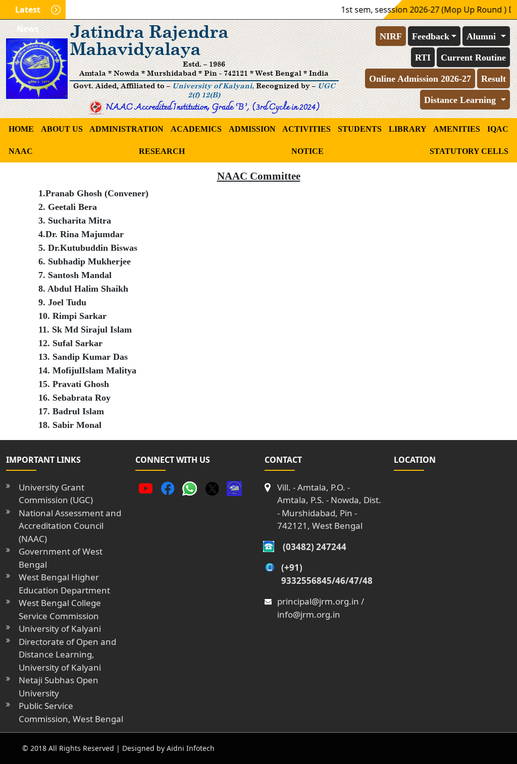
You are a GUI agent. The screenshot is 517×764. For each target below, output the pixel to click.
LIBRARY (408, 129)
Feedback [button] (430, 36)
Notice (307, 151)
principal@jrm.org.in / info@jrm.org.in (320, 607)
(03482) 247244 (314, 547)
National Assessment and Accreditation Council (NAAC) (70, 525)
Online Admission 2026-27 (420, 79)
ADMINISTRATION (126, 129)
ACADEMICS (196, 129)
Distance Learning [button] (461, 100)
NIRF (391, 36)
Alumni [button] (482, 36)
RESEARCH (162, 151)
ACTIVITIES (306, 129)
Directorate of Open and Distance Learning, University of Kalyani (67, 654)
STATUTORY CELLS (469, 151)
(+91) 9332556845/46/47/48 (327, 574)
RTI (423, 57)
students (360, 129)
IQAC (497, 129)
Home (21, 129)
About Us (62, 129)
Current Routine (473, 57)
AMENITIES (456, 129)
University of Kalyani (60, 628)
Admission (252, 129)
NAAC (21, 151)
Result (493, 79)
